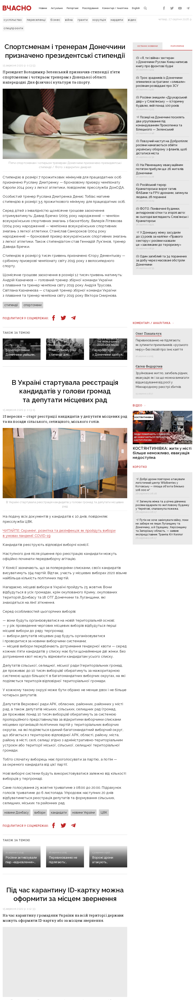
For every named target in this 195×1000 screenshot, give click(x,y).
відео (132, 19)
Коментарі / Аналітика (115, 8)
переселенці (36, 19)
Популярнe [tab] (177, 46)
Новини (43, 8)
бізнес (55, 19)
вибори (39, 812)
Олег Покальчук (149, 333)
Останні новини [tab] (147, 46)
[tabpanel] (162, 162)
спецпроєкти (13, 28)
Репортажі (72, 8)
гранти (83, 19)
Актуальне (57, 8)
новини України (83, 812)
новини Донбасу (16, 812)
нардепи (117, 19)
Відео (137, 405)
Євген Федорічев (149, 366)
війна (69, 19)
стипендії (11, 305)
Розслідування (90, 8)
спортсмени (33, 305)
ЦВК (104, 812)
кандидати (59, 812)
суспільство (13, 19)
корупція (99, 19)
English (136, 8)
